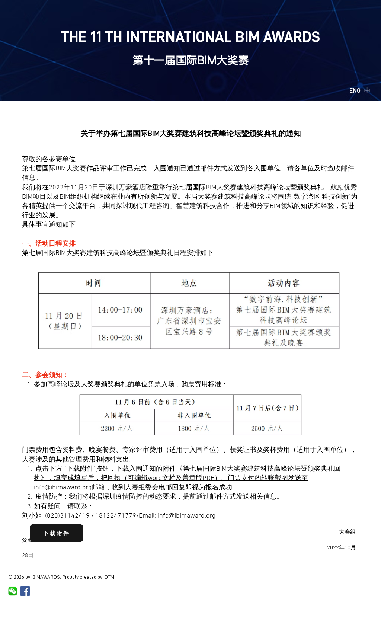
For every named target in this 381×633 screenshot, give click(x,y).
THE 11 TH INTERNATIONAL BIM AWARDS (190, 37)
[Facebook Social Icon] (25, 591)
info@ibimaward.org (63, 488)
